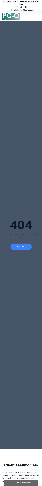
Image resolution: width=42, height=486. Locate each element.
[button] (38, 16)
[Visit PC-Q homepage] (11, 16)
